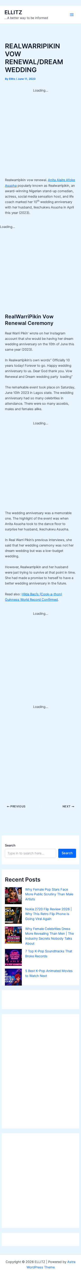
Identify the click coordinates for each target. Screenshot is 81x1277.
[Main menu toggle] (71, 14)
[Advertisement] (40, 134)
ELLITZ (13, 12)
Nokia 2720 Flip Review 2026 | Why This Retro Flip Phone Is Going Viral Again (48, 914)
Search (10, 845)
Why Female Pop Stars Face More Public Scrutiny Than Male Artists (49, 894)
